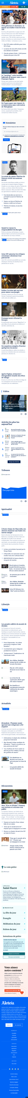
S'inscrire (6, 139)
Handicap (5, 610)
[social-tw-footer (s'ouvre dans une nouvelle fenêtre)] (15, 1069)
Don (14, 1055)
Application (14, 1048)
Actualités (6, 703)
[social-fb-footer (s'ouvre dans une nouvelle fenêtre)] (12, 1069)
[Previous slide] (22, 414)
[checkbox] (3, 135)
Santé (4, 61)
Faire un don (14, 1076)
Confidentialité (14, 1093)
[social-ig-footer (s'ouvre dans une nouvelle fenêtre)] (18, 1069)
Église (4, 240)
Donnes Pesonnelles (14, 1090)
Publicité (14, 1057)
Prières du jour (9, 929)
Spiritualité (6, 509)
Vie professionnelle (7, 89)
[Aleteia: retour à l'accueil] (14, 2)
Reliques (5, 162)
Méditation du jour (11, 924)
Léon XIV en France (7, 11)
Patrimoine (5, 514)
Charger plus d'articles (14, 461)
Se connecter (18, 1025)
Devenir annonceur (14, 1085)
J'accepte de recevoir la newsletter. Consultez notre (14, 135)
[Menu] (4, 3)
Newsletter (14, 1046)
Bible (4, 276)
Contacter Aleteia (14, 1087)
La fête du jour (9, 913)
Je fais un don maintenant (12, 990)
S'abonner (9, 1025)
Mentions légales (14, 1082)
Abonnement (14, 1052)
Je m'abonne (5, 6)
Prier (22, 6)
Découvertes (7, 786)
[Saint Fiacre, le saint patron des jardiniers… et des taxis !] (14, 403)
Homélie (5, 214)
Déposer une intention (14, 953)
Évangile (7, 918)
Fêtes (4, 401)
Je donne (13, 6)
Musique (5, 791)
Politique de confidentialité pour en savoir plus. (14, 136)
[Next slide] (25, 414)
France (4, 360)
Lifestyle (5, 604)
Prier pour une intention (14, 957)
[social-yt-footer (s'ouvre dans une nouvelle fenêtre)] (9, 1069)
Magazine (14, 1050)
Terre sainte (6, 709)
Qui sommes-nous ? (14, 1079)
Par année (14, 1063)
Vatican (4, 304)
